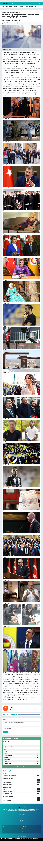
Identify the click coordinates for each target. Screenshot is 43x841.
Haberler (4, 12)
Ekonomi (15, 6)
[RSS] (22, 821)
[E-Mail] (10, 710)
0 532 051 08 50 (22, 814)
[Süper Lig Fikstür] (39, 770)
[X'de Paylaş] (5, 49)
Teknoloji (39, 6)
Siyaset (31, 6)
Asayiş (2, 6)
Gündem (21, 6)
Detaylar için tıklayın (21, 766)
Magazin (26, 6)
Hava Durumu (7, 826)
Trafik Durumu (25, 826)
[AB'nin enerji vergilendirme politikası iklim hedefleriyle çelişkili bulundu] (21, 36)
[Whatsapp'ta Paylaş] (7, 49)
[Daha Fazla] (10, 49)
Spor (35, 6)
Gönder (5, 731)
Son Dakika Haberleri (8, 831)
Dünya (6, 6)
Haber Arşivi (25, 831)
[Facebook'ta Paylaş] (3, 49)
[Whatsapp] (20, 821)
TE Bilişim (11, 707)
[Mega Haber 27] (7, 3)
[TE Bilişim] (5, 708)
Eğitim (10, 6)
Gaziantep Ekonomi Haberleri (13, 12)
